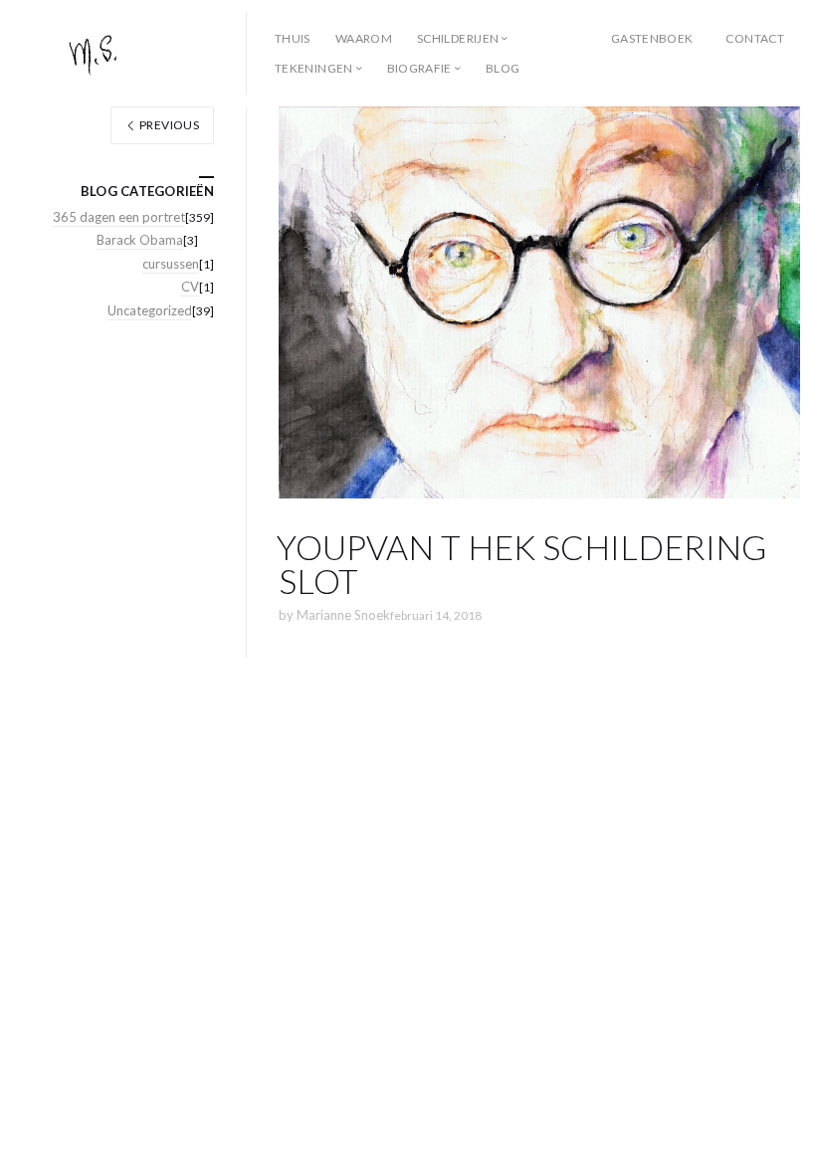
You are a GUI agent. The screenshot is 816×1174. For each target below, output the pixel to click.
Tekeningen (314, 68)
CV (190, 286)
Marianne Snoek (343, 615)
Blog (502, 68)
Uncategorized (149, 310)
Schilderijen (458, 38)
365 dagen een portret (119, 217)
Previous (168, 124)
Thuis (292, 38)
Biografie (419, 68)
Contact (754, 38)
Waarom (363, 38)
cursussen (170, 264)
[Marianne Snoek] (131, 53)
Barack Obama (140, 240)
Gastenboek (652, 38)
